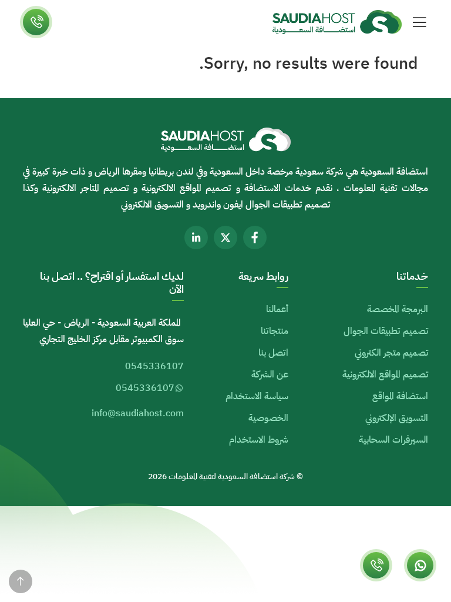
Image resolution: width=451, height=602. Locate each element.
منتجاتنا (274, 331)
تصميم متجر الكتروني (391, 353)
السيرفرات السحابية (393, 440)
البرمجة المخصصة (397, 309)
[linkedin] (196, 237)
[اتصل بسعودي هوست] (376, 565)
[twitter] (225, 237)
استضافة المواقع (400, 396)
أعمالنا (277, 309)
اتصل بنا (273, 353)
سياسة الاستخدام (257, 396)
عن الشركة (269, 374)
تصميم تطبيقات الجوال (386, 331)
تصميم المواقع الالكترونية (385, 374)
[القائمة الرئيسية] (419, 22)
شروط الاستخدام (258, 440)
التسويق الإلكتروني (396, 418)
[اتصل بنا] (36, 22)
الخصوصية (268, 418)
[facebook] (255, 237)
